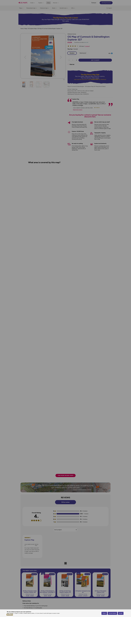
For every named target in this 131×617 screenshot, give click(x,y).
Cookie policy (10, 614)
